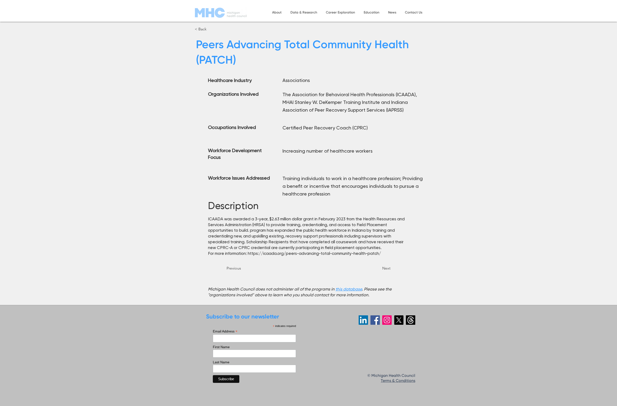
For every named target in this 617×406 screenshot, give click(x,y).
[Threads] (410, 320)
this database (348, 289)
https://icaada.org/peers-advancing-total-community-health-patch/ (314, 253)
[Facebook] (375, 320)
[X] (398, 320)
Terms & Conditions (398, 381)
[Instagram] (387, 320)
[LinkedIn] (363, 320)
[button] (277, 13)
